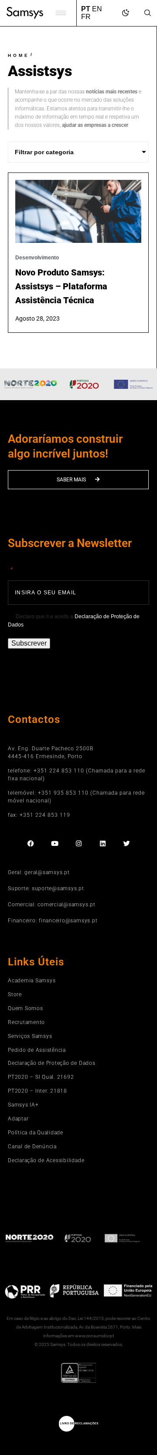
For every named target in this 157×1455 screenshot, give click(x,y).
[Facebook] (31, 843)
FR (86, 16)
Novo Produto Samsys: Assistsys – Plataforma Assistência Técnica (61, 286)
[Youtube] (55, 843)
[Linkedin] (103, 843)
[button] (60, 13)
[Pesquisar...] (147, 14)
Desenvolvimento (37, 258)
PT (85, 9)
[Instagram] (79, 843)
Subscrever (29, 643)
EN (97, 9)
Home (19, 55)
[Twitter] (127, 843)
